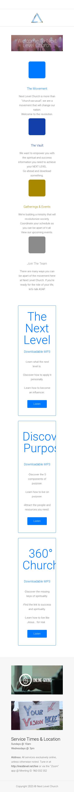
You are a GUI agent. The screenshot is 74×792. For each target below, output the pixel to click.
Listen (37, 403)
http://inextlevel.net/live (24, 766)
